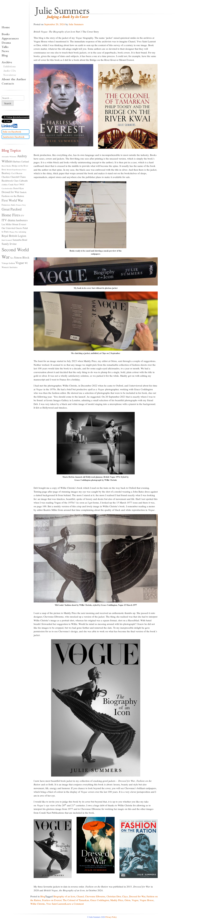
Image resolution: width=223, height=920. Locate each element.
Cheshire (6, 176)
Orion (127, 900)
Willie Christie (37, 903)
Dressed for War (137, 896)
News (5, 51)
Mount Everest (19, 224)
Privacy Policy (111, 917)
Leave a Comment (74, 903)
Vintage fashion (8, 263)
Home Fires (11, 214)
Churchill (14, 176)
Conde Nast (13, 184)
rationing (22, 231)
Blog (42, 896)
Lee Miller (7, 224)
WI (26, 263)
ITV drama (8, 220)
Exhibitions (9, 66)
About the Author (14, 79)
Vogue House (147, 900)
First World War (12, 200)
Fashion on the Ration (13, 196)
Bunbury (6, 173)
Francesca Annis (9, 204)
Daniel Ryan (18, 188)
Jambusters (22, 220)
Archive (7, 62)
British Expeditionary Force (16, 169)
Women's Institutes (9, 267)
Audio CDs (9, 70)
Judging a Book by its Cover (67, 16)
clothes (5, 184)
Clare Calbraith (21, 180)
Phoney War (13, 232)
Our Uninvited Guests (12, 228)
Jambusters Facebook (13, 136)
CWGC (21, 184)
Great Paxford (12, 209)
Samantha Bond (20, 239)
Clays (125, 896)
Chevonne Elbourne (95, 896)
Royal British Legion (14, 236)
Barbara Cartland (21, 161)
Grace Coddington (99, 900)
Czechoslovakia (7, 188)
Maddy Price (116, 900)
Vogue (135, 900)
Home (6, 27)
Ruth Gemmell (7, 240)
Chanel (80, 896)
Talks (5, 47)
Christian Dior (114, 896)
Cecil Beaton (16, 173)
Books (6, 34)
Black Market (6, 166)
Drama (6, 43)
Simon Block (21, 257)
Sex (11, 257)
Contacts (8, 83)
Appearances (10, 38)
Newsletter (9, 75)
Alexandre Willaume (9, 156)
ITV (22, 215)
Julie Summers (62, 10)
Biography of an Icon (64, 896)
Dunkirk (23, 192)
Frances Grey (21, 205)
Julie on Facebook (12, 131)
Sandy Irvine (9, 244)
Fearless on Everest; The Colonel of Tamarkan (65, 900)
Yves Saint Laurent (55, 903)
